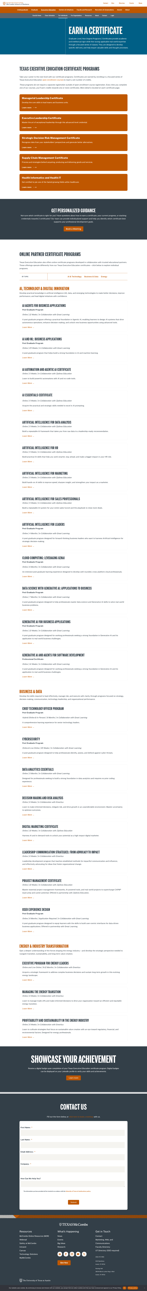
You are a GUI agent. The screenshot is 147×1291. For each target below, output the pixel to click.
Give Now (64, 1263)
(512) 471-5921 (100, 1257)
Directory (122, 3)
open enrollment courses (53, 80)
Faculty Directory (103, 1247)
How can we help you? (30, 1179)
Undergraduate (22, 10)
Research (61, 1247)
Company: (25, 1164)
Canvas (23, 1250)
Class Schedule (50, 15)
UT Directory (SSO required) (107, 1250)
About (127, 10)
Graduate (34, 10)
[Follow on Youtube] (78, 1254)
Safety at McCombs (28, 1243)
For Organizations (76, 15)
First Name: (26, 1127)
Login (112, 15)
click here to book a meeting (80, 1117)
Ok (124, 1288)
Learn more (26, 108)
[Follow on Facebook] (66, 1254)
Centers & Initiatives (66, 10)
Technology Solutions (29, 1254)
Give (112, 3)
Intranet (23, 1247)
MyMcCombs (25, 1258)
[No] (145, 1288)
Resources (88, 15)
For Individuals (63, 15)
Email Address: (27, 1152)
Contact (105, 3)
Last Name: (26, 1140)
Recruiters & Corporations (104, 10)
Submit (73, 1202)
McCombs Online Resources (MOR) (34, 1236)
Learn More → (28, 327)
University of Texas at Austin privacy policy (78, 1191)
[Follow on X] (84, 1254)
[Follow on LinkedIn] (60, 1254)
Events (132, 3)
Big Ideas (61, 1243)
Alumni (119, 10)
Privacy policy (132, 1288)
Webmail (23, 1240)
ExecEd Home (37, 15)
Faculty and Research (84, 10)
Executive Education (48, 10)
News (140, 3)
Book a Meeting (73, 228)
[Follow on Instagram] (72, 1254)
